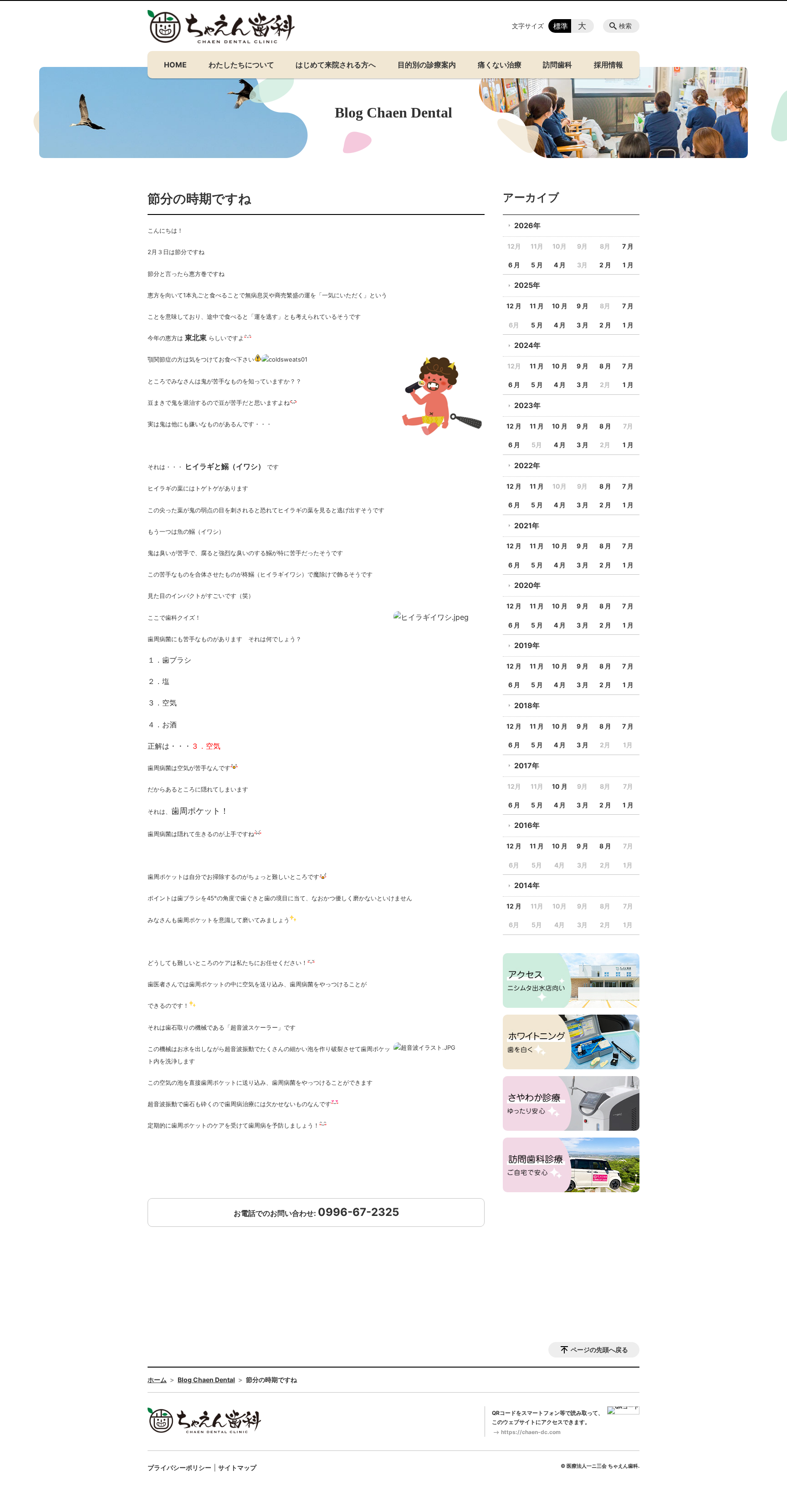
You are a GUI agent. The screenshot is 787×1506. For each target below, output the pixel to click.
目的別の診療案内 (427, 64)
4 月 (560, 265)
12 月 (513, 306)
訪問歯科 (557, 64)
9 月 (582, 306)
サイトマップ (237, 1467)
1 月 (628, 265)
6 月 (514, 265)
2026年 (527, 225)
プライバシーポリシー (179, 1467)
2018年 (527, 705)
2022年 (527, 465)
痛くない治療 (499, 64)
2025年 (527, 285)
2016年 (527, 825)
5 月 (537, 265)
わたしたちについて (241, 64)
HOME (175, 64)
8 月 (605, 366)
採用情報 (608, 64)
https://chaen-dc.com (531, 1432)
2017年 (526, 765)
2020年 (527, 585)
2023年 (527, 405)
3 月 (582, 325)
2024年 (527, 345)
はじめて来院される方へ (336, 64)
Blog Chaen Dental (206, 1379)
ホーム (157, 1379)
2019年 (527, 645)
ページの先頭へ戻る (599, 1349)
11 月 (537, 306)
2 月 (605, 265)
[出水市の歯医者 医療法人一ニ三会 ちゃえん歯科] (221, 26)
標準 (560, 26)
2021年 (526, 525)
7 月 (628, 246)
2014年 (527, 885)
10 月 (559, 306)
